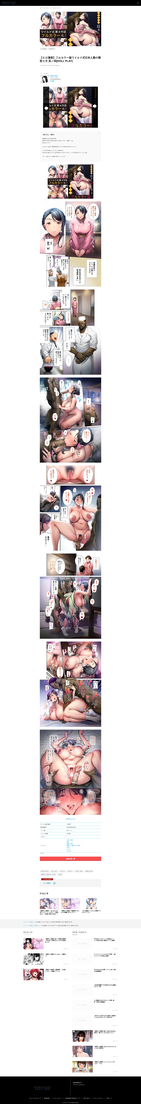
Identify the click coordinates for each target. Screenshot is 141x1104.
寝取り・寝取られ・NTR (73, 845)
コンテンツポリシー (57, 1098)
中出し (68, 847)
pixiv (53, 81)
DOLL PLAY (45, 871)
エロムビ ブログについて (35, 1098)
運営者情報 (46, 1098)
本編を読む (69, 859)
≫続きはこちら (70, 819)
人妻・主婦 (70, 840)
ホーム (25, 922)
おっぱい (69, 851)
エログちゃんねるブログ (79, 1084)
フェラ (68, 849)
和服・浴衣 (70, 843)
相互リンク (109, 1098)
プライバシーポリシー (98, 1098)
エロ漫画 (43, 48)
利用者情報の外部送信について (72, 1098)
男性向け (51, 48)
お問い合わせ (86, 1098)
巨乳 (68, 841)
